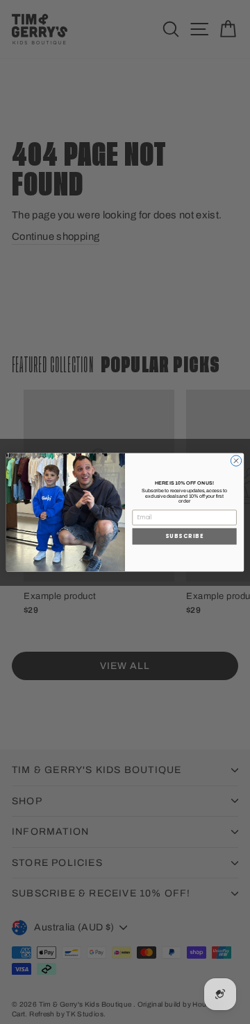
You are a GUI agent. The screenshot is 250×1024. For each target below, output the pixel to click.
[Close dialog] (236, 460)
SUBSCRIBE (184, 535)
